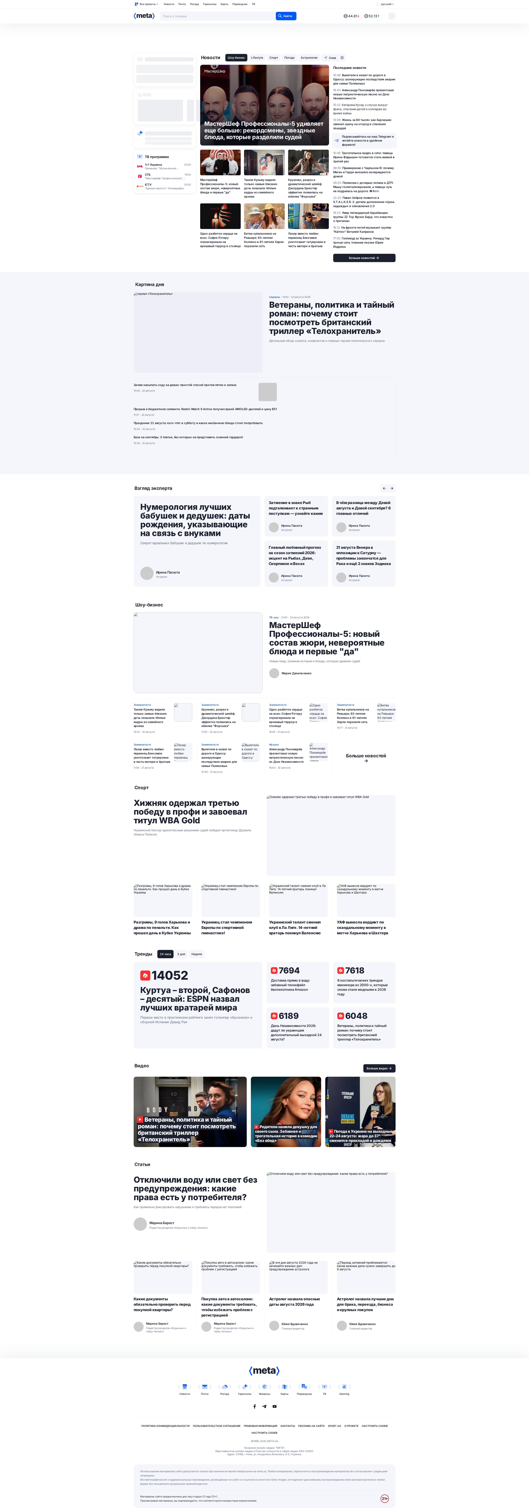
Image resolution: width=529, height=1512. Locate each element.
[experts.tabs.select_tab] (384, 488)
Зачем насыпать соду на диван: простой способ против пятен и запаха (185, 385)
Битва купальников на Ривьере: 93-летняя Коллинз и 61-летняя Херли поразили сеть (264, 240)
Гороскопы (209, 4)
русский (386, 4)
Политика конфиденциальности (165, 1425)
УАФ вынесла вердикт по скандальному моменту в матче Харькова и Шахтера (362, 927)
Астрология (309, 57)
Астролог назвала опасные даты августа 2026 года (294, 1302)
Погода (194, 4)
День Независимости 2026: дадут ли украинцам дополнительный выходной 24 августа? (296, 1033)
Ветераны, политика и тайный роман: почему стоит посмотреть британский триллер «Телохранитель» (331, 317)
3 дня (181, 954)
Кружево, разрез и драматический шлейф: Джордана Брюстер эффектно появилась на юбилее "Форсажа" (305, 188)
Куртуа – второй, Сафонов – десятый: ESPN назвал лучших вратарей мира (195, 999)
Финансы (264, 1393)
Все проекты (147, 4)
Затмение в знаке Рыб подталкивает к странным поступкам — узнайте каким (296, 508)
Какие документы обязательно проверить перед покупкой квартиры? (162, 1304)
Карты (224, 4)
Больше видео (377, 1068)
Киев (332, 58)
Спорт (273, 57)
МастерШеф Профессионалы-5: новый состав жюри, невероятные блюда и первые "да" (220, 186)
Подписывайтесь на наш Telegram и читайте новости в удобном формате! (368, 141)
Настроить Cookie (375, 1425)
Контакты (288, 1425)
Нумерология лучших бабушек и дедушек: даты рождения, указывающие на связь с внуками (195, 520)
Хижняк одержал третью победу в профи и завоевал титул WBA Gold (190, 812)
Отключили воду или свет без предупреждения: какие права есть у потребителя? (195, 1188)
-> (366, 758)
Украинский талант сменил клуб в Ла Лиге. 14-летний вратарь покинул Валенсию (295, 927)
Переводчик (240, 4)
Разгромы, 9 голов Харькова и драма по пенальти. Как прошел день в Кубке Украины (162, 927)
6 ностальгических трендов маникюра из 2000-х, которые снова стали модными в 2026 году (362, 987)
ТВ (253, 4)
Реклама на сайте (311, 1425)
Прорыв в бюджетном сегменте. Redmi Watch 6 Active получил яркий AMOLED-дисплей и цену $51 (205, 409)
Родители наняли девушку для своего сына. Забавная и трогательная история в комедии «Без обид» (286, 1112)
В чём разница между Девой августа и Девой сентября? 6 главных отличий (363, 508)
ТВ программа (157, 157)
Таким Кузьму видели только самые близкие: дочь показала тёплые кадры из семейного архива (260, 188)
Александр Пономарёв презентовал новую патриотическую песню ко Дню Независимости (286, 755)
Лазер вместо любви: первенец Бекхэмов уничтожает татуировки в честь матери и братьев (307, 240)
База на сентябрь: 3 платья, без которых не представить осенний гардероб (188, 437)
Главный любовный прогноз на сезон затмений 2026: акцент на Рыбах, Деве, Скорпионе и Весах (295, 555)
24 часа (165, 954)
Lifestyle (257, 57)
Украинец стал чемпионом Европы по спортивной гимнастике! (226, 927)
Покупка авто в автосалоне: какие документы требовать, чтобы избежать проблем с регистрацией (229, 1307)
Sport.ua (334, 1425)
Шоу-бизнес (236, 57)
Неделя (196, 954)
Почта (182, 4)
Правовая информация (260, 1425)
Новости (169, 4)
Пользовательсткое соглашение (216, 1425)
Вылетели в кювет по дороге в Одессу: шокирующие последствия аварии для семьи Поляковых (219, 757)
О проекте (351, 1425)
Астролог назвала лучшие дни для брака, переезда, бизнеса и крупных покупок (365, 1304)
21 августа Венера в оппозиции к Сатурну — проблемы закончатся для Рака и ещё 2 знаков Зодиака (363, 555)
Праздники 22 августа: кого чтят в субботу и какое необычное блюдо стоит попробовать (198, 423)
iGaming (344, 1393)
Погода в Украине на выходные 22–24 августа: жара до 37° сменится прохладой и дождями (360, 1112)
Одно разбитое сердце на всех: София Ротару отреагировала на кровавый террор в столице (220, 240)
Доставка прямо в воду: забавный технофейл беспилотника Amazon (290, 985)
